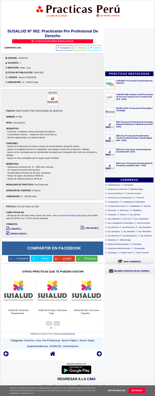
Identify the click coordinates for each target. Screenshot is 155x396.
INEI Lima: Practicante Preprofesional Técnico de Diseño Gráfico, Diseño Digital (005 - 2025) (134, 138)
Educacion (124, 210)
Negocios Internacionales (118, 244)
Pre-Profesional (51, 340)
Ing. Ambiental (114, 219)
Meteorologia (125, 240)
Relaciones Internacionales (119, 248)
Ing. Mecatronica (130, 236)
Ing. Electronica (128, 227)
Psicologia (137, 244)
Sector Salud (86, 340)
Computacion (113, 202)
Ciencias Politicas (115, 193)
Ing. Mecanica (113, 236)
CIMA (91, 379)
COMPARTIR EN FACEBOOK (54, 248)
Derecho (147, 206)
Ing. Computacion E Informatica (121, 223)
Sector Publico (69, 340)
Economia (112, 210)
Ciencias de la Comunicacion (120, 198)
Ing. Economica (143, 223)
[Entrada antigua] (99, 355)
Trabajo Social (126, 253)
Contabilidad (134, 206)
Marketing (112, 240)
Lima (22, 68)
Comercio (140, 198)
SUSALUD (55, 346)
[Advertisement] (129, 50)
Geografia (112, 215)
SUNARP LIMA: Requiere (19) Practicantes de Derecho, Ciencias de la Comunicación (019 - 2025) (134, 96)
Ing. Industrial (129, 231)
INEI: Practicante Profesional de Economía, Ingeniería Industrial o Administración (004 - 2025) (135, 124)
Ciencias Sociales (133, 193)
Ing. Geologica (114, 231)
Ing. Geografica (145, 227)
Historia (123, 215)
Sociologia (112, 253)
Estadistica (137, 210)
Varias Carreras (142, 253)
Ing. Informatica (145, 231)
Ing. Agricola (135, 215)
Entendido (137, 391)
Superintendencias (37, 346)
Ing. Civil (126, 219)
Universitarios (70, 346)
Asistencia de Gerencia (117, 189)
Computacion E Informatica (134, 202)
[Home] (52, 355)
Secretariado (139, 248)
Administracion (114, 185)
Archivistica (128, 185)
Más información (116, 391)
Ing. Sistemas (146, 236)
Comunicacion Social (116, 206)
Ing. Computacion (141, 219)
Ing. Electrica (113, 227)
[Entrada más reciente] (5, 355)
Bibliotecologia (137, 189)
